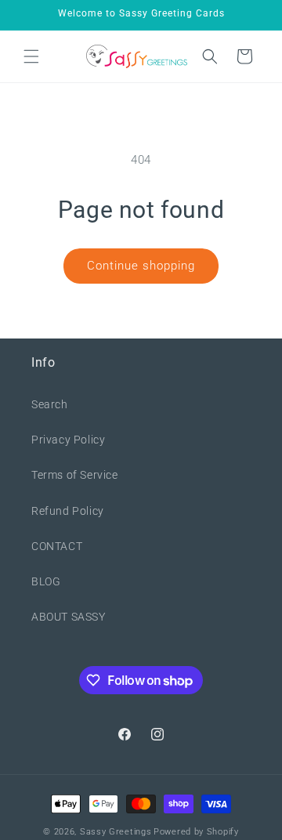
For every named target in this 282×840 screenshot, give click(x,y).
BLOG (45, 581)
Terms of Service (74, 475)
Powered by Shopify (196, 832)
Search (49, 404)
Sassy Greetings (116, 832)
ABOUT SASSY (68, 616)
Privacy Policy (68, 439)
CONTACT (56, 546)
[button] (31, 56)
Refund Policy (67, 511)
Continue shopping (141, 266)
